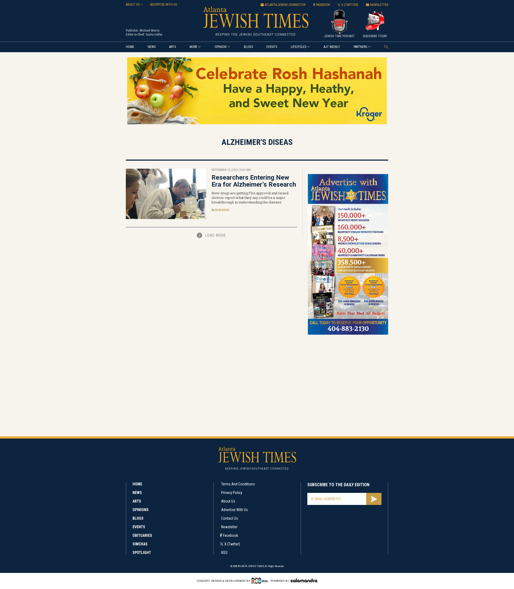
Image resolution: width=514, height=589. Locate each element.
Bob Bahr (222, 210)
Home (130, 47)
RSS (224, 552)
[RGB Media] (261, 581)
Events (271, 47)
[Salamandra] (303, 580)
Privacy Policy (231, 492)
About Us (228, 501)
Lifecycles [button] (298, 47)
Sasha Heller (154, 34)
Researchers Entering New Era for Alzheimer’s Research (253, 181)
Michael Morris (150, 30)
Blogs (248, 47)
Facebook (230, 535)
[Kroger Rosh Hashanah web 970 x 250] (257, 123)
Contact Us (229, 518)
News (152, 47)
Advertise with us (163, 4)
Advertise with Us (234, 510)
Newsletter (229, 527)
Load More (215, 235)
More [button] (193, 47)
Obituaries (142, 535)
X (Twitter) (232, 544)
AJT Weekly (332, 47)
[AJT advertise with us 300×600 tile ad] (348, 333)
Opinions (141, 510)
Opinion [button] (220, 47)
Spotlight (142, 552)
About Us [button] (132, 4)
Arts (172, 47)
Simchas (140, 544)
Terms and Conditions (238, 484)
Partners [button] (360, 47)
